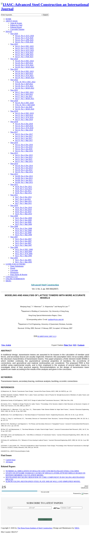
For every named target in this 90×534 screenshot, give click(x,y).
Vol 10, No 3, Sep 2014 (24, 168)
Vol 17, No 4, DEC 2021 (24, 92)
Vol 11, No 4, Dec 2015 (24, 155)
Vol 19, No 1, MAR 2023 (24, 78)
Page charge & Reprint (18, 275)
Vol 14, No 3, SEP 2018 (24, 126)
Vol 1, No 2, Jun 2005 (23, 260)
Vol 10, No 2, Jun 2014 (23, 170)
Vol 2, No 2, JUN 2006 (23, 254)
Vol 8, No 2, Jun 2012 (23, 191)
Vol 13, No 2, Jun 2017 (23, 138)
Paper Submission (17, 266)
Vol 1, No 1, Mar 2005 (23, 262)
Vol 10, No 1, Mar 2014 (24, 172)
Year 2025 (14, 44)
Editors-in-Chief (16, 25)
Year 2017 (14, 132)
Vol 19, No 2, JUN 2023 (24, 75)
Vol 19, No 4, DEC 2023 (24, 71)
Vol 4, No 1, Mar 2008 (23, 235)
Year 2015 (14, 153)
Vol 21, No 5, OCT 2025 (24, 48)
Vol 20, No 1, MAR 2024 (24, 67)
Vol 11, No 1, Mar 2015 (24, 161)
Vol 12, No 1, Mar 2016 (24, 151)
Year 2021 (14, 90)
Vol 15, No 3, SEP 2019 (24, 115)
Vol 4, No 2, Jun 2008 (23, 233)
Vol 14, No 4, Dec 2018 (24, 124)
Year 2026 (14, 34)
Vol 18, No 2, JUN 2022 (24, 86)
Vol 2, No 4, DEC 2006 (24, 249)
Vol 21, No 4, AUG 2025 (24, 50)
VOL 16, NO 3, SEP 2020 (25, 105)
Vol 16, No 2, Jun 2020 (23, 107)
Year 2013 (14, 174)
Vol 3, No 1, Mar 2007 (23, 245)
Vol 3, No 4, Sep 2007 (23, 239)
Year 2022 (14, 80)
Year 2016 (14, 143)
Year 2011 (14, 195)
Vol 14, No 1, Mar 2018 (24, 130)
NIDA (77, 528)
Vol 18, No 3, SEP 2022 (24, 84)
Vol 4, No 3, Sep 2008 (23, 231)
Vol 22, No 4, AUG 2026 (24, 36)
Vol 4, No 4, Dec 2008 (23, 228)
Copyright (14, 270)
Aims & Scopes (16, 23)
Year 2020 (14, 101)
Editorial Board (16, 27)
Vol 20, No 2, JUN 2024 (24, 65)
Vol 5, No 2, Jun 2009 (23, 222)
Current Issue (10, 460)
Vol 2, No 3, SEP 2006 (23, 252)
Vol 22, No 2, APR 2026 (24, 40)
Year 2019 (14, 111)
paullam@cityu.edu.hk (55, 319)
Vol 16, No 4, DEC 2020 (24, 103)
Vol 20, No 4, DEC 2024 (24, 61)
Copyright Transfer (17, 29)
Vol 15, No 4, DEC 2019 (24, 113)
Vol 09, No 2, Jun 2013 (23, 180)
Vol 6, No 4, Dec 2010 (23, 208)
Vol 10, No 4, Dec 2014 (24, 166)
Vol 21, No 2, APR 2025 (24, 55)
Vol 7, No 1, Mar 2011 (23, 203)
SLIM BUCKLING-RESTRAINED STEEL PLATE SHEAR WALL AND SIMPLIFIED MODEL (43, 481)
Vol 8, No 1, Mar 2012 (23, 193)
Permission (14, 272)
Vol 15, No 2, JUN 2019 (24, 117)
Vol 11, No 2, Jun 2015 (23, 159)
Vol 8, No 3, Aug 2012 (23, 189)
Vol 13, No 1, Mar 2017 (24, 140)
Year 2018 (14, 122)
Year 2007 (14, 237)
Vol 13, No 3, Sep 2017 (24, 136)
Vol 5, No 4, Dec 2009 (23, 218)
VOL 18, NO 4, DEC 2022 (25, 82)
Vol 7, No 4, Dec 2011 (23, 197)
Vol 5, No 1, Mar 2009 (23, 224)
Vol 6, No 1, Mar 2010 (23, 214)
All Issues (9, 462)
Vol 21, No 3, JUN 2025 (24, 52)
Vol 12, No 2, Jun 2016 (23, 149)
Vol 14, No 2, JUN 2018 (24, 128)
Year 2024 (14, 59)
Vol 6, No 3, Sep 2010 (23, 210)
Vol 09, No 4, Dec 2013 (24, 176)
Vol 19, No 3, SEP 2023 (24, 73)
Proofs (12, 268)
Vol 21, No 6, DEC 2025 (24, 46)
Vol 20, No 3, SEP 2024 (24, 63)
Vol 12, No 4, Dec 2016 (24, 145)
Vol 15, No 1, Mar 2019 (24, 119)
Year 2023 (14, 69)
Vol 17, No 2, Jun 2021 (23, 96)
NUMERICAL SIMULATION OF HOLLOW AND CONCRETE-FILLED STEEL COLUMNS (42, 471)
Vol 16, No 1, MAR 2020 (24, 109)
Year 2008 (14, 226)
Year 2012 (14, 184)
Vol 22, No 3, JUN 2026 (24, 38)
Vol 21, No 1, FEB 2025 (24, 57)
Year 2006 (14, 247)
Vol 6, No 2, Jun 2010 (23, 212)
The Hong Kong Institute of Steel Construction (34, 528)
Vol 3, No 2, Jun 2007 (23, 243)
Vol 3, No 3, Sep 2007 (23, 241)
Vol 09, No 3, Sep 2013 (24, 178)
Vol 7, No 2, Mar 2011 (23, 201)
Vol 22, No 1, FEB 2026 (24, 42)
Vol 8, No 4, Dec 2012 (23, 187)
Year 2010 (14, 205)
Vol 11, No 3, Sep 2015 (23, 157)
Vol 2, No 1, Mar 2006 (23, 256)
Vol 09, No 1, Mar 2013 (24, 182)
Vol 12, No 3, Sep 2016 (24, 147)
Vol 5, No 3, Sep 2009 (23, 220)
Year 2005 (14, 258)
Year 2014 (14, 163)
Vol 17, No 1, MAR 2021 (24, 99)
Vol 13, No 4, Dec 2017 (24, 134)
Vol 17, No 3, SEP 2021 (24, 94)
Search (45, 15)
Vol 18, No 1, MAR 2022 (24, 88)
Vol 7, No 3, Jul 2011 (23, 199)
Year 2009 (14, 216)
